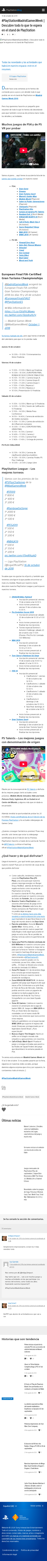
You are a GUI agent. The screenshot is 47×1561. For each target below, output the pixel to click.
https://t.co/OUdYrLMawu (20, 311)
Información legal (9, 1554)
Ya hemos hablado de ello (12, 336)
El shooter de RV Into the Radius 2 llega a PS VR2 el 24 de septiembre (34, 1445)
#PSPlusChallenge (15, 482)
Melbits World (25, 199)
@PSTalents (9, 844)
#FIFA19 (11, 491)
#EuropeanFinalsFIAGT (17, 298)
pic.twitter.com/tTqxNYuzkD (20, 555)
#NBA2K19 (12, 541)
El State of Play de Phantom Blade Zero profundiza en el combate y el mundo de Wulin (34, 1386)
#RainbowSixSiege (17, 508)
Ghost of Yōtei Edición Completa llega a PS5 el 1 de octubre (33, 1366)
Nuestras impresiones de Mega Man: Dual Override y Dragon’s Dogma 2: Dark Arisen (34, 1465)
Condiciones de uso (10, 1550)
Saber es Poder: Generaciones (31, 201)
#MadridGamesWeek (16, 284)
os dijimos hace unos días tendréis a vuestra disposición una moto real (28, 916)
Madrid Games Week (32, 1097)
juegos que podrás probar (12, 178)
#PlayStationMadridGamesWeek (20, 847)
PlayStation (14, 10)
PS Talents (31, 789)
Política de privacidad (30, 1550)
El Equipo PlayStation (17, 76)
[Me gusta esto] (31, 1359)
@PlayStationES (14, 301)
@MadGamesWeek (15, 485)
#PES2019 (12, 524)
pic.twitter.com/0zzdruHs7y (20, 314)
